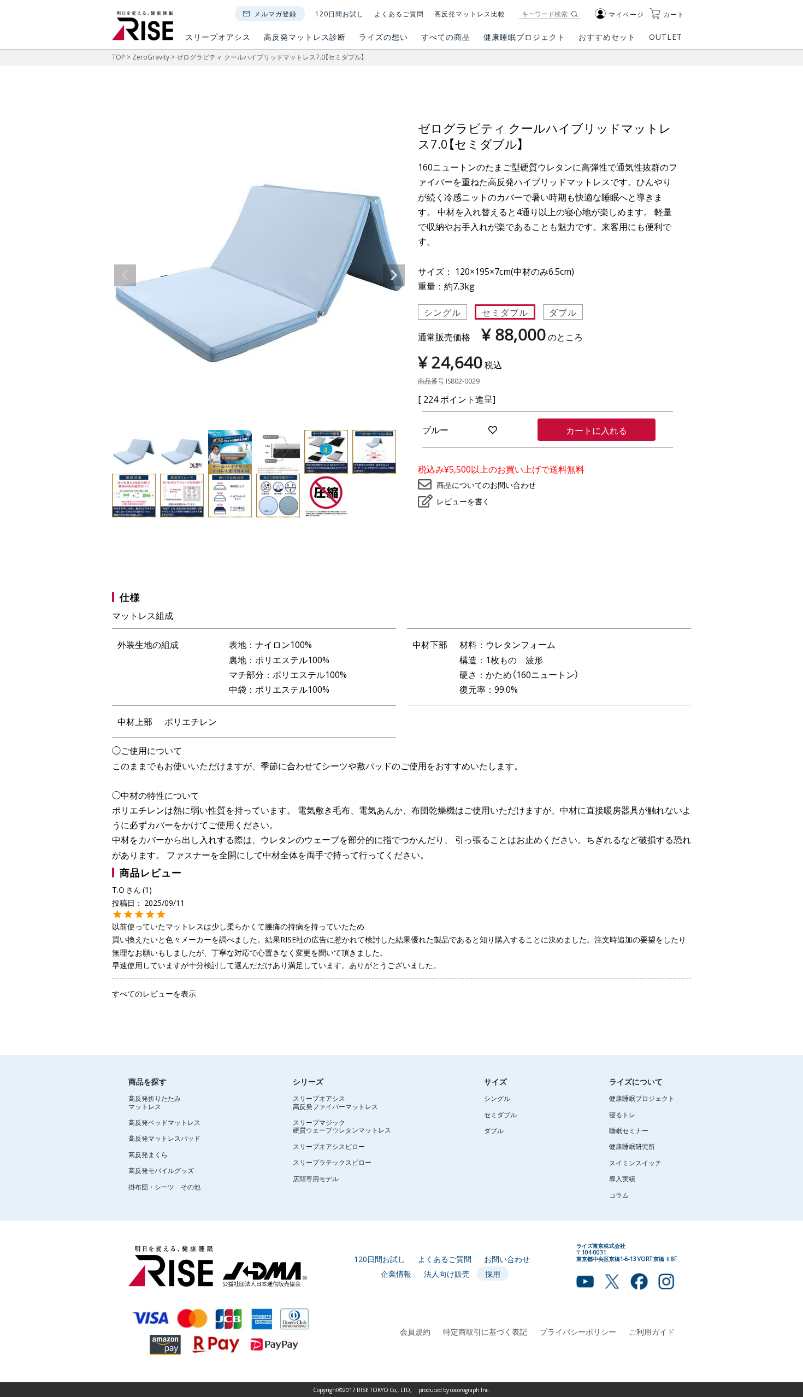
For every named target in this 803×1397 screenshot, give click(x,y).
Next (394, 275)
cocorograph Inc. (470, 1390)
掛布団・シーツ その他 (164, 1187)
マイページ (626, 14)
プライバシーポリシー (578, 1331)
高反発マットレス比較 (469, 14)
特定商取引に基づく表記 (485, 1331)
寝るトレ (622, 1114)
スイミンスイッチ (635, 1163)
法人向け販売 (447, 1273)
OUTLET (666, 37)
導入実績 (622, 1178)
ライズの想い (383, 37)
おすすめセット (607, 37)
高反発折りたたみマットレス (154, 1102)
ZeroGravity (150, 57)
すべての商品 (445, 37)
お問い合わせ (507, 1258)
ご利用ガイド (652, 1331)
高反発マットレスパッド (164, 1138)
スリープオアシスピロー (329, 1146)
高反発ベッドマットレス (164, 1122)
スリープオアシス (218, 37)
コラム (619, 1195)
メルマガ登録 (275, 14)
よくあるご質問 (399, 14)
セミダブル (505, 312)
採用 (492, 1273)
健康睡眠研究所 (632, 1146)
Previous (125, 275)
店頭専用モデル (316, 1178)
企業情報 (396, 1273)
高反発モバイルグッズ (161, 1170)
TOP (118, 57)
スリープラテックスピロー (332, 1162)
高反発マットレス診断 (305, 37)
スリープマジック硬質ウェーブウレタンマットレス (342, 1126)
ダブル (563, 312)
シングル (442, 312)
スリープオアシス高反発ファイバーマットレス (335, 1102)
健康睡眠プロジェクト (524, 37)
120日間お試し (339, 14)
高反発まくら (148, 1154)
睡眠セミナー (628, 1130)
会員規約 (415, 1331)
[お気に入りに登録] (493, 430)
